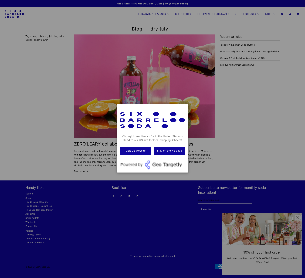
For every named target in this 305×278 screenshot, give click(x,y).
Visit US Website (136, 150)
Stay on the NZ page (169, 150)
